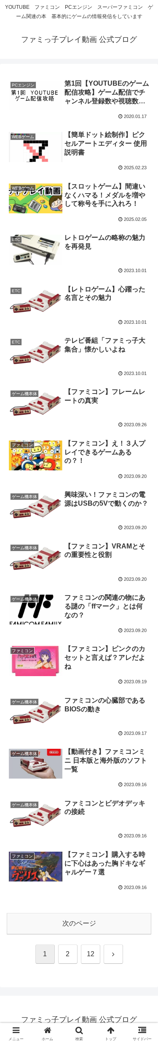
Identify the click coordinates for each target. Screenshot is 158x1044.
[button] (141, 1000)
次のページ (79, 923)
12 (90, 953)
